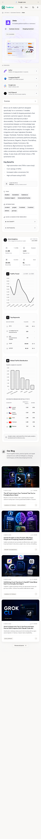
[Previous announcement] (3, 2)
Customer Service (15, 12)
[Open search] (21, 7)
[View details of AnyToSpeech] (20, 93)
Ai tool (7, 12)
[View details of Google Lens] (20, 86)
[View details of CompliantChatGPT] (20, 78)
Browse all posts (19, 645)
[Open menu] (37, 7)
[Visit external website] (36, 71)
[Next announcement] (38, 2)
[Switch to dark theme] (33, 7)
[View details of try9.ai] (20, 71)
